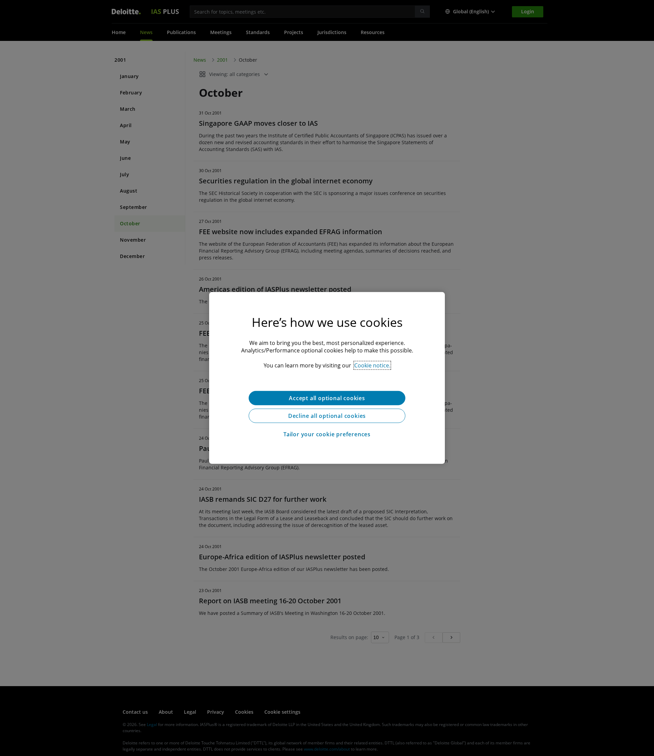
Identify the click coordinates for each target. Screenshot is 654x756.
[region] (327, 378)
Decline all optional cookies (327, 416)
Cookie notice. (372, 365)
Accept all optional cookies (327, 398)
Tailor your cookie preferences (327, 434)
